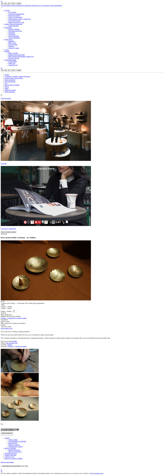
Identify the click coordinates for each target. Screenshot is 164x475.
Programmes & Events (15, 31)
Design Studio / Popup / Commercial (19, 19)
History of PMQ (13, 53)
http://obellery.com (11, 343)
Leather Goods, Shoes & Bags (14, 78)
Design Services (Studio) (12, 85)
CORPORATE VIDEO (15, 446)
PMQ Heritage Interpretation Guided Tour (21, 56)
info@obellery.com (6, 328)
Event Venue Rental (14, 21)
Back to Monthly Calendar (9, 232)
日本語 (19, 3)
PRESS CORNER (10, 448)
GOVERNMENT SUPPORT (17, 441)
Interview (11, 46)
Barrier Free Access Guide (16, 22)
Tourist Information (56, 5)
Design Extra (36, 5)
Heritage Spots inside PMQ (16, 55)
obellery (9, 345)
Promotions (11, 34)
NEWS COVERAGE (15, 452)
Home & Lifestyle (10, 80)
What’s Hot (11, 63)
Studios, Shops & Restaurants (15, 5)
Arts (6, 83)
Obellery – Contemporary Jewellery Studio (13, 318)
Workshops (11, 32)
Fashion (7, 75)
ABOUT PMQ (12, 440)
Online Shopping (13, 26)
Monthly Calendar (13, 29)
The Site (3, 5)
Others (7, 88)
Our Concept (12, 12)
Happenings (28, 5)
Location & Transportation (16, 14)
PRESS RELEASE (14, 450)
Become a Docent (13, 58)
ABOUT (7, 438)
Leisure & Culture (13, 48)
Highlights (11, 41)
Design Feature (12, 44)
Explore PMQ (12, 61)
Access (42, 5)
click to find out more (96, 473)
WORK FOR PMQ (10, 455)
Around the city (13, 65)
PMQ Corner (12, 43)
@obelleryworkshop (20, 346)
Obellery (14, 341)
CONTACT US (9, 457)
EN (2, 3)
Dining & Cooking (10, 90)
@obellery (10, 346)
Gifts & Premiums (10, 81)
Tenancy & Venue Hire (15, 17)
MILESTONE (12, 443)
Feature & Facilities (14, 15)
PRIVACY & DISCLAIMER (13, 458)
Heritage (47, 5)
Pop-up (7, 86)
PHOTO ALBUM (13, 445)
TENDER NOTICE (11, 453)
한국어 (13, 3)
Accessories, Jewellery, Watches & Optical (17, 76)
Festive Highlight (13, 36)
